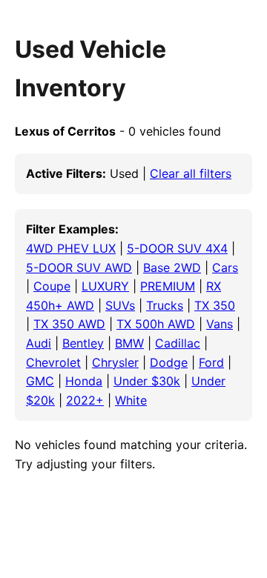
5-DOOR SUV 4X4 (177, 248)
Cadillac (177, 343)
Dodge (169, 362)
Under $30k (146, 380)
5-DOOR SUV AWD (79, 267)
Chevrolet (53, 362)
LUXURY (105, 286)
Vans (219, 323)
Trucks (164, 305)
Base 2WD (172, 267)
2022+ (85, 400)
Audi (38, 343)
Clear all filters (190, 173)
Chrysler (115, 362)
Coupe (51, 286)
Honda (83, 380)
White (131, 400)
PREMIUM (167, 286)
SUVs (120, 305)
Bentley (83, 343)
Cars (225, 267)
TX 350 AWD (69, 323)
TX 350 (214, 305)
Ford (211, 362)
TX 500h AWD (155, 323)
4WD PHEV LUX (71, 248)
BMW (129, 343)
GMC (40, 380)
